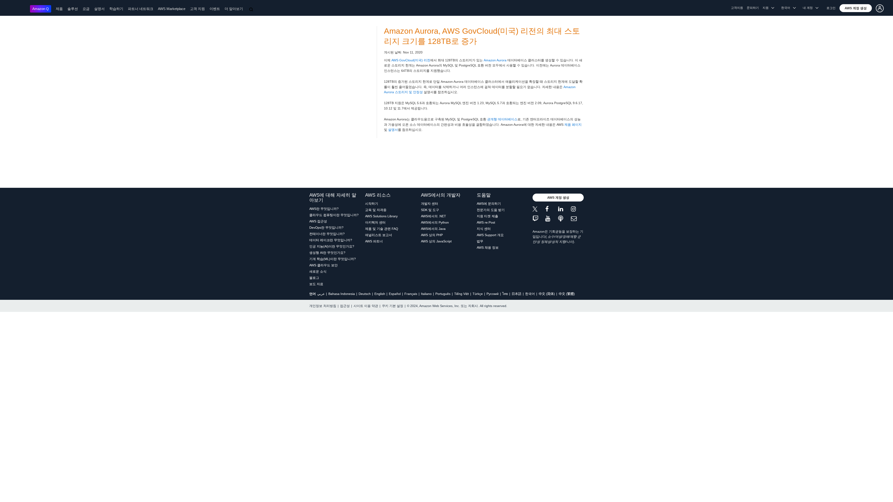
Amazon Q (40, 9)
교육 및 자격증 (376, 210)
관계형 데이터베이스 (502, 119)
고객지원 (737, 8)
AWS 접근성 (318, 221)
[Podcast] (564, 219)
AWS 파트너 (374, 241)
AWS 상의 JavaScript (436, 241)
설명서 (99, 9)
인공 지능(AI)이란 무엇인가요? (331, 246)
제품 (59, 9)
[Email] (577, 219)
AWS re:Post (486, 222)
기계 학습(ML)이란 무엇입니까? (332, 259)
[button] (856, 8)
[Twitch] (539, 219)
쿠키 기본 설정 (392, 306)
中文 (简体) (547, 294)
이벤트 (215, 9)
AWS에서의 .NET (433, 216)
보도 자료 (316, 284)
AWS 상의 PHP (432, 235)
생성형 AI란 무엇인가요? (327, 252)
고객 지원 (197, 9)
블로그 (314, 278)
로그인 (831, 8)
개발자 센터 (429, 203)
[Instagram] (577, 209)
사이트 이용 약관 (365, 306)
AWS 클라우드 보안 (323, 265)
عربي (321, 294)
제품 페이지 (573, 124)
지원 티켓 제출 (487, 216)
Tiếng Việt (461, 294)
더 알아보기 (234, 9)
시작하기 (371, 203)
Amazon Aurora (495, 60)
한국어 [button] (787, 8)
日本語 (516, 294)
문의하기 (753, 8)
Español (395, 294)
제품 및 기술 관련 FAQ (381, 229)
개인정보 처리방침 (322, 306)
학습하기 (116, 9)
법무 (480, 241)
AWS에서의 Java (433, 229)
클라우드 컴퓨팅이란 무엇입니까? (334, 215)
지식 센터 (484, 229)
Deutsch (365, 294)
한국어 (530, 294)
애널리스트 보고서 (378, 235)
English (379, 294)
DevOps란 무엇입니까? (326, 227)
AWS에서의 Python (435, 222)
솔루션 (72, 9)
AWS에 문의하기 (489, 203)
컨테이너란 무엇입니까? (327, 234)
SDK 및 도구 (430, 210)
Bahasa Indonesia (341, 294)
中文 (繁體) (567, 294)
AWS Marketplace (171, 9)
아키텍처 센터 (375, 222)
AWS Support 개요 (490, 235)
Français (410, 294)
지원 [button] (767, 8)
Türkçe (478, 294)
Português (442, 294)
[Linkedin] (564, 209)
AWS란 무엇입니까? (324, 209)
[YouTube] (551, 219)
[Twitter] (539, 209)
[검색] (251, 10)
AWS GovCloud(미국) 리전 (410, 60)
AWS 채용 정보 (488, 247)
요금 (86, 9)
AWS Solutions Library (381, 216)
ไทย (505, 294)
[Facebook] (551, 209)
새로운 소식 (318, 271)
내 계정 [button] (809, 8)
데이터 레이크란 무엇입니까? (330, 240)
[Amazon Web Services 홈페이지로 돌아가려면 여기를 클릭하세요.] (16, 8)
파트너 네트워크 (140, 9)
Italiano (426, 294)
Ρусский (492, 294)
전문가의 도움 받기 (491, 210)
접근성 (345, 306)
